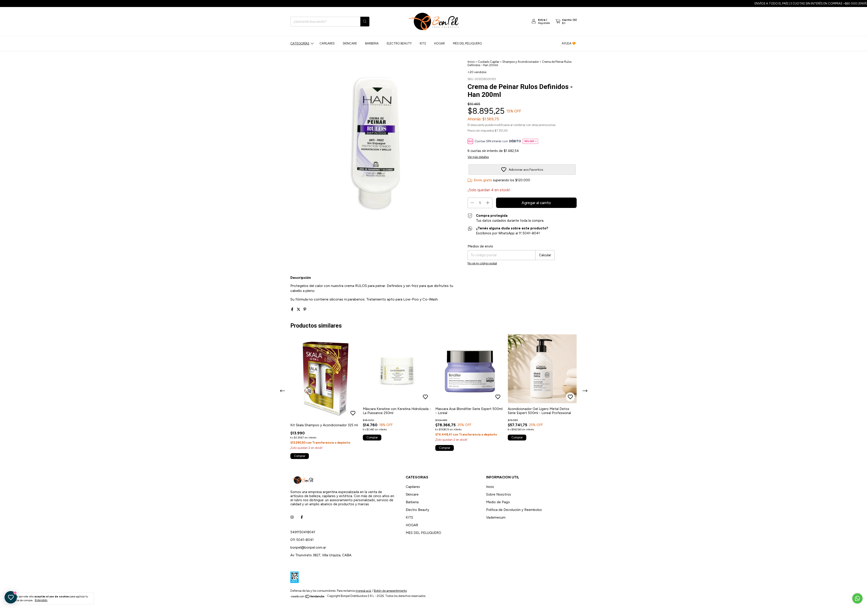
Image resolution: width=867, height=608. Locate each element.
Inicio (471, 61)
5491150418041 (302, 532)
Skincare (350, 43)
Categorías (299, 43)
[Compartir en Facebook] (292, 309)
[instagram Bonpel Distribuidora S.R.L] (292, 517)
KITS (423, 43)
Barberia (372, 43)
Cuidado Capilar (488, 61)
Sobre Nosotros (498, 494)
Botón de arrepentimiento (390, 590)
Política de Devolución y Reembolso (514, 510)
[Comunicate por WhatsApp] (857, 598)
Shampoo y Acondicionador (520, 61)
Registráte (544, 23)
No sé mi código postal (482, 263)
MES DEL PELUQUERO (467, 43)
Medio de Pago (498, 502)
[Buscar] (364, 21)
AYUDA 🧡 (569, 43)
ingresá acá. (363, 590)
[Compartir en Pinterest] (305, 309)
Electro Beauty (399, 43)
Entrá (541, 19)
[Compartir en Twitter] (299, 309)
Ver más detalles (478, 157)
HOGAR (439, 43)
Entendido (41, 600)
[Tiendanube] (307, 597)
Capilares (327, 43)
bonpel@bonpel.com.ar (308, 547)
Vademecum (496, 517)
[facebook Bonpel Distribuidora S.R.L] (301, 517)
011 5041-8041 (302, 540)
